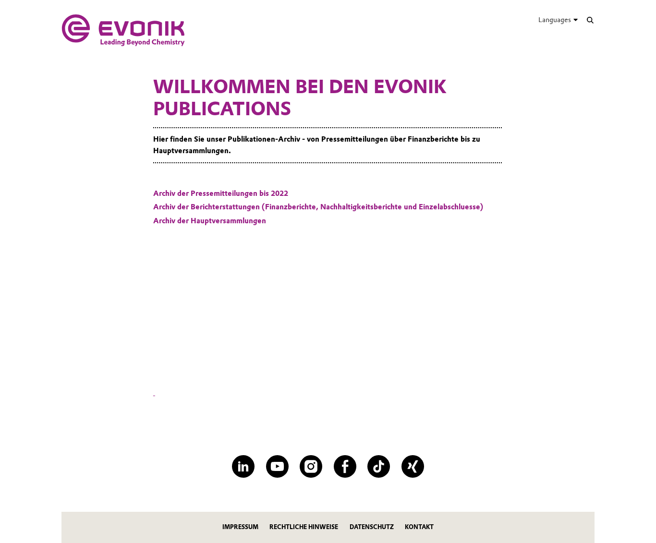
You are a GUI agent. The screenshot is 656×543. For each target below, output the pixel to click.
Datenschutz (372, 527)
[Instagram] (311, 466)
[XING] (412, 466)
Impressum (240, 527)
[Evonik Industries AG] (123, 30)
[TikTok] (378, 466)
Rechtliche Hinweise (303, 527)
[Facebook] (345, 466)
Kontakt (419, 527)
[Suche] (590, 19)
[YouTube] (277, 466)
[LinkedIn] (243, 466)
